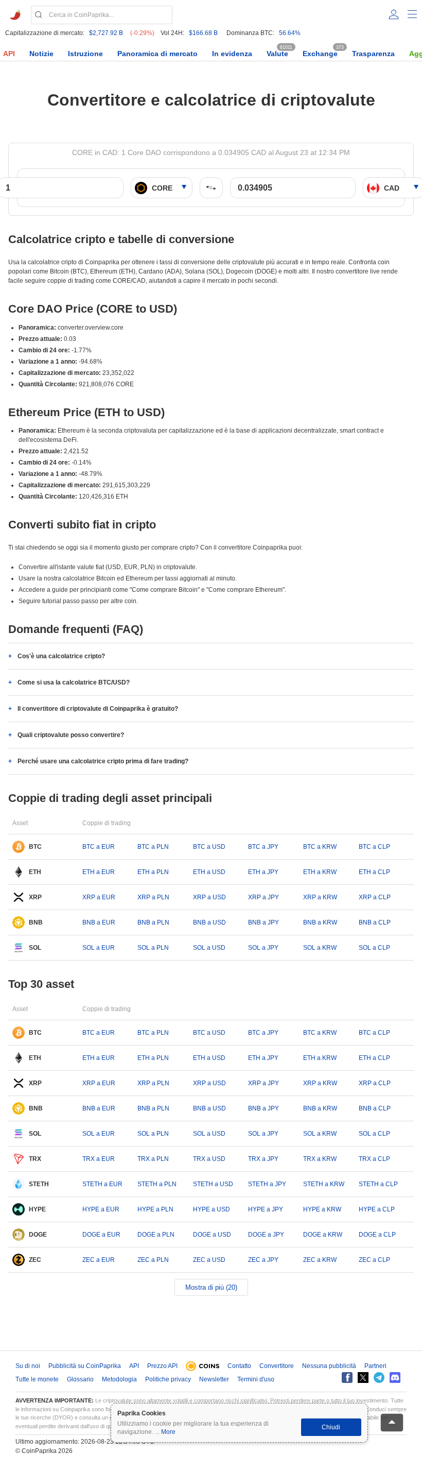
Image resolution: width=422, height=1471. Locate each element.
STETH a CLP (378, 1184)
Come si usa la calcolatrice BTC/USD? (73, 682)
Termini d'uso (255, 1379)
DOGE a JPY (266, 1234)
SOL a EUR (98, 947)
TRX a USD (209, 1158)
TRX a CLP (374, 1158)
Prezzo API (162, 1366)
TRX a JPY (263, 1158)
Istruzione (85, 53)
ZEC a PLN (153, 1259)
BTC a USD (209, 846)
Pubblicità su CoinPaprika (84, 1366)
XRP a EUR (98, 897)
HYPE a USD (211, 1209)
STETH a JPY (267, 1184)
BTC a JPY (263, 846)
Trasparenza (373, 53)
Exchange (320, 53)
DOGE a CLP (377, 1234)
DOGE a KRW (322, 1234)
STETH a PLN (157, 1184)
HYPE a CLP (377, 1209)
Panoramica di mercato (157, 53)
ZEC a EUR (98, 1259)
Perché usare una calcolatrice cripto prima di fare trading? (102, 761)
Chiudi (331, 1427)
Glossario (80, 1379)
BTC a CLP (374, 846)
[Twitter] (363, 1377)
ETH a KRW (320, 872)
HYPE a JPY (265, 1209)
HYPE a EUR (100, 1209)
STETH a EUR (102, 1184)
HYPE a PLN (155, 1209)
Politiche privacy (168, 1379)
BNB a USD (209, 922)
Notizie (41, 53)
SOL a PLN (153, 947)
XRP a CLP (375, 897)
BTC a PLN (153, 846)
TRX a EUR (98, 1158)
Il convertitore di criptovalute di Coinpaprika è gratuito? (97, 708)
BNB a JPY (263, 922)
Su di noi (27, 1366)
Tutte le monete (37, 1379)
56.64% (290, 33)
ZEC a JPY (263, 1259)
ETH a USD (209, 872)
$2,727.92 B (106, 33)
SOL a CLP (374, 947)
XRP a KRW (320, 897)
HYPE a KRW (322, 1209)
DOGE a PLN (155, 1234)
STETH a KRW (323, 1184)
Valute (277, 53)
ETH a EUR (98, 872)
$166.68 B (203, 33)
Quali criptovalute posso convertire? (70, 735)
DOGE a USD (212, 1234)
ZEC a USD (209, 1259)
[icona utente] (393, 14)
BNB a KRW (320, 922)
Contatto (239, 1366)
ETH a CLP (374, 872)
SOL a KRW (320, 947)
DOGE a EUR (101, 1234)
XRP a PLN (153, 897)
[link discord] (395, 1377)
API (9, 53)
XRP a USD (209, 897)
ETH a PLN (153, 872)
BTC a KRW (320, 846)
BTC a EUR (98, 846)
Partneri (375, 1366)
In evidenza (232, 53)
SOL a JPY (263, 947)
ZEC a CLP (374, 1259)
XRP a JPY (263, 897)
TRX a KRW (320, 1158)
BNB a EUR (98, 922)
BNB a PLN (153, 922)
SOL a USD (209, 947)
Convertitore (276, 1366)
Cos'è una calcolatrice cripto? (61, 656)
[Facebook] (347, 1377)
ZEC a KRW (320, 1259)
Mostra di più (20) (211, 1287)
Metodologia (119, 1379)
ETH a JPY (263, 872)
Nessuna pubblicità (329, 1366)
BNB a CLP (375, 922)
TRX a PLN (153, 1158)
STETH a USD (213, 1184)
